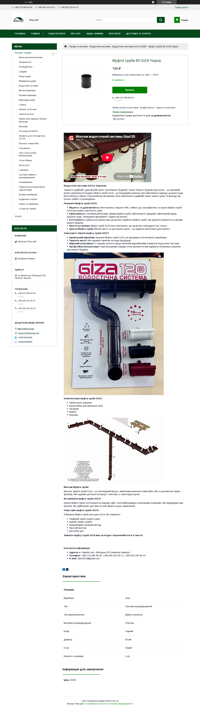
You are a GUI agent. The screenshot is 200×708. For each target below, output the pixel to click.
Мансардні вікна (27, 100)
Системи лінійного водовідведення (28, 176)
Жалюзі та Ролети (28, 109)
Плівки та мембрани (28, 204)
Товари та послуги (78, 46)
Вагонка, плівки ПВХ (29, 143)
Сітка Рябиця (25, 160)
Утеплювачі (24, 148)
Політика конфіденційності (121, 704)
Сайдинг (23, 71)
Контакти (114, 33)
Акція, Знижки (94, 33)
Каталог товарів (23, 53)
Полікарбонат (25, 67)
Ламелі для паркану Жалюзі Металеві (33, 120)
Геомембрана (25, 182)
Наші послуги (56, 33)
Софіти (22, 104)
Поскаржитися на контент (96, 704)
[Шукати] (161, 20)
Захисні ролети (26, 114)
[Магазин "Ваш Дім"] (18, 25)
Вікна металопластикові (30, 57)
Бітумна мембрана (28, 194)
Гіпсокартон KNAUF (28, 131)
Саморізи (23, 170)
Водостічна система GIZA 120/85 (129, 46)
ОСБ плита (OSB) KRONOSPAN (27, 154)
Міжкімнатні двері (27, 81)
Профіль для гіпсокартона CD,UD (32, 137)
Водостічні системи (100, 46)
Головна (20, 33)
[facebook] (63, 570)
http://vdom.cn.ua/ (26, 328)
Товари (35, 33)
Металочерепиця (27, 90)
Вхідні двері (25, 76)
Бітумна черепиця (27, 95)
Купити (129, 90)
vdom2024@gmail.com (28, 333)
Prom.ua (114, 701)
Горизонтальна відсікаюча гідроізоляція (32, 188)
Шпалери (23, 126)
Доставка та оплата (138, 33)
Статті (18, 216)
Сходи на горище (27, 208)
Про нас (76, 33)
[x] (67, 570)
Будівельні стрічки (28, 199)
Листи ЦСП (24, 165)
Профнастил (25, 62)
